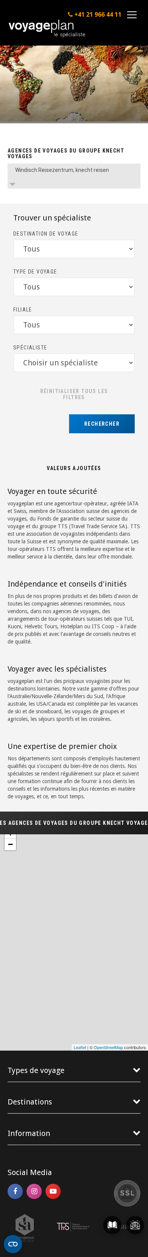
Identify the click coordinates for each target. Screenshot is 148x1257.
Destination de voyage (45, 234)
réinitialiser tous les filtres (74, 394)
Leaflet (80, 1047)
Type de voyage (35, 272)
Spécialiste (30, 348)
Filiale (22, 310)
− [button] (10, 844)
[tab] (74, 176)
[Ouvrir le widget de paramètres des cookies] (13, 1244)
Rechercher (102, 424)
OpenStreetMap (108, 1047)
